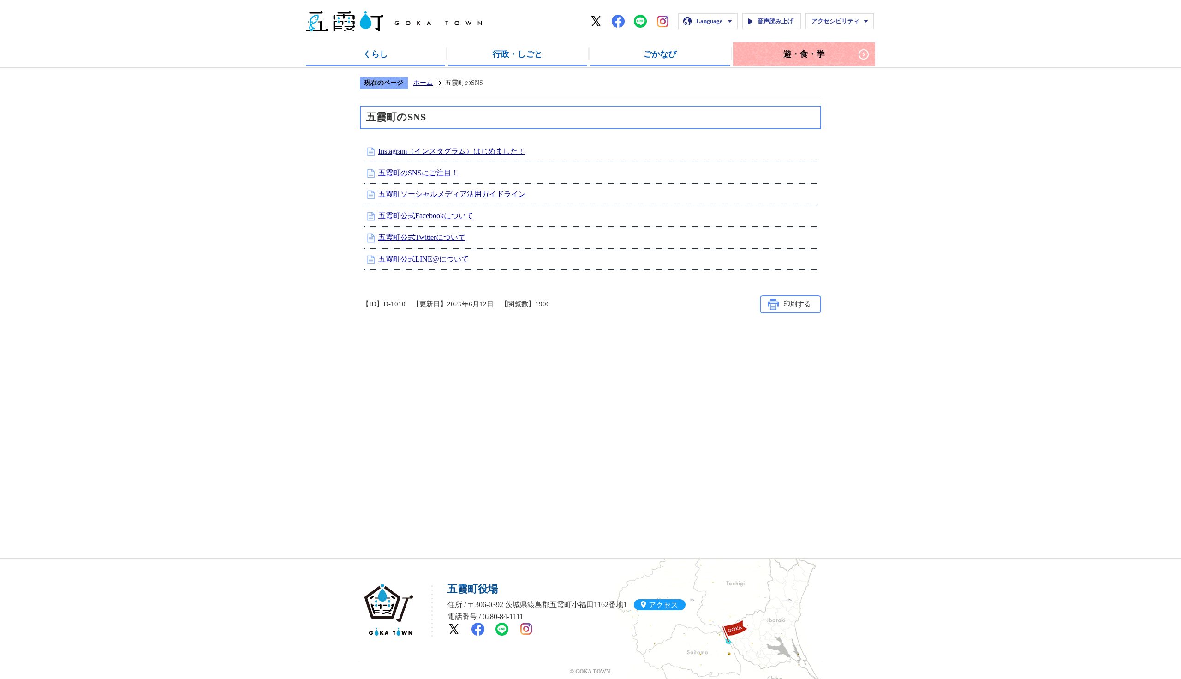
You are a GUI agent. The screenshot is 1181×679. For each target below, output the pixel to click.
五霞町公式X (596, 21)
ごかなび (660, 54)
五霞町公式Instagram (662, 21)
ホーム (423, 82)
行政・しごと (518, 54)
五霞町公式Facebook (618, 21)
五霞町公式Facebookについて (425, 216)
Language (709, 21)
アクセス (663, 604)
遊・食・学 (804, 54)
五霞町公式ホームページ (394, 21)
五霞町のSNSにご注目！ (418, 173)
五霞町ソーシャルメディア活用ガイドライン (452, 194)
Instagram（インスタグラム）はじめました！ (451, 151)
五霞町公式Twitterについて (421, 237)
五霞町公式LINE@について (423, 259)
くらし (375, 54)
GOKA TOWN (388, 610)
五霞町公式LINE (640, 21)
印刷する (797, 304)
